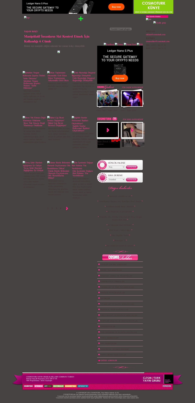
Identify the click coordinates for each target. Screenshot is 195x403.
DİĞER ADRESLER (109, 360)
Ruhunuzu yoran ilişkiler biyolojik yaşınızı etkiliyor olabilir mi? (58, 86)
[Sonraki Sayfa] (67, 208)
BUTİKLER (105, 298)
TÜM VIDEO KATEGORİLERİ (133, 119)
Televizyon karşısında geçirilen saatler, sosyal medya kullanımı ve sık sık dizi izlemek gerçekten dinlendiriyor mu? (34, 96)
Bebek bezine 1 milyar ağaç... (120, 230)
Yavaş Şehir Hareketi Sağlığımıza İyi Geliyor (33, 169)
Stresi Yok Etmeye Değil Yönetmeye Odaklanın (34, 124)
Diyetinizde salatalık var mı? (120, 196)
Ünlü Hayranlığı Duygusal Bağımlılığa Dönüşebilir (84, 79)
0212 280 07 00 (51, 379)
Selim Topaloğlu (46, 380)
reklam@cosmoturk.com (155, 34)
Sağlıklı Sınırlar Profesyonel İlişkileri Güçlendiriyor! (81, 128)
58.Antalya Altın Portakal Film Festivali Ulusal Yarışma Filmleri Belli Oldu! (120, 218)
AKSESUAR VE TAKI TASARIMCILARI (117, 287)
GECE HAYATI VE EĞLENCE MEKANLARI (119, 315)
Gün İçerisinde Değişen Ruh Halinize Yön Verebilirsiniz (83, 173)
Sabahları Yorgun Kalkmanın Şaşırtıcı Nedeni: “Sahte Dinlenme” (31, 84)
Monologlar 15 (120, 240)
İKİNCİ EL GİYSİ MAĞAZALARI (114, 309)
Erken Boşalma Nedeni (120, 235)
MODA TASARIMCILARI (111, 270)
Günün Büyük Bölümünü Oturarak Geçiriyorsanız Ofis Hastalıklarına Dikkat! (58, 174)
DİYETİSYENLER (108, 326)
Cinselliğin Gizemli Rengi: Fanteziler (120, 206)
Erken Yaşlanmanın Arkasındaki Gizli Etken (58, 79)
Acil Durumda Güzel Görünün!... (119, 225)
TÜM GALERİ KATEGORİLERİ (132, 87)
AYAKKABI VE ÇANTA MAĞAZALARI (117, 304)
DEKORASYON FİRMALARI (113, 281)
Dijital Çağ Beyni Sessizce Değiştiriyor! (57, 124)
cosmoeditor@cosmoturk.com (158, 41)
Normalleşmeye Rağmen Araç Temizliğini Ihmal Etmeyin (120, 201)
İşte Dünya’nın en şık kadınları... (120, 211)
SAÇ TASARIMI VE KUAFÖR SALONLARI (119, 332)
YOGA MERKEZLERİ (110, 338)
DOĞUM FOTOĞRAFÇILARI (113, 292)
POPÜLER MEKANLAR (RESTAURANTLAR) (119, 321)
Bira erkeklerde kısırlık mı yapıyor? (120, 245)
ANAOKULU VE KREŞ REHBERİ (115, 349)
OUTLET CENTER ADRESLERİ (114, 264)
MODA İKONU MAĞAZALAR (113, 354)
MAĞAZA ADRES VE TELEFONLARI (116, 275)
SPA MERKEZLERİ (109, 343)
